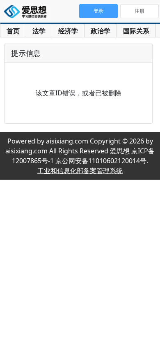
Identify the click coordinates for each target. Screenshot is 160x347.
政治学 (100, 30)
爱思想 (27, 12)
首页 (13, 30)
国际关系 (136, 30)
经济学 (68, 30)
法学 (39, 30)
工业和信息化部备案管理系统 (80, 170)
